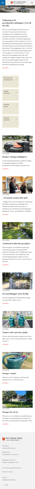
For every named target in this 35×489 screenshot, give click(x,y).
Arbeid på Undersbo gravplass (16, 243)
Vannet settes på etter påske (15, 332)
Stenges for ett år (10, 411)
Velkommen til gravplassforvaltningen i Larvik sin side (16, 22)
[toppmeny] (2, 2)
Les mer (5, 68)
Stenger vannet (9, 373)
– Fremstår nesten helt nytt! (15, 197)
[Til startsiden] (12, 439)
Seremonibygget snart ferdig (15, 293)
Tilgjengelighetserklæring (8, 480)
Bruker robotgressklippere (14, 156)
